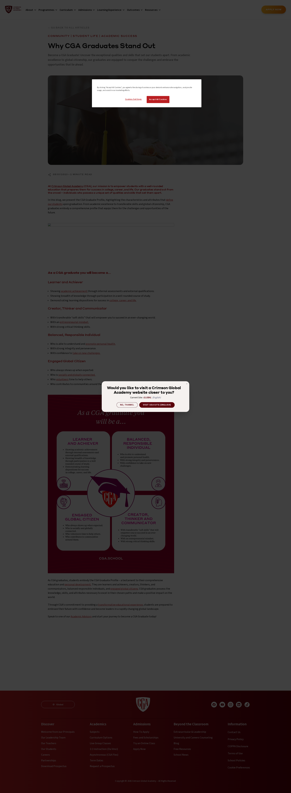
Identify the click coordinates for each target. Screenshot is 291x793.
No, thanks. (127, 405)
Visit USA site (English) (157, 405)
